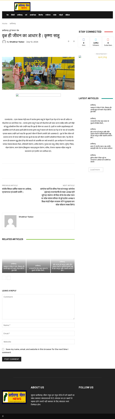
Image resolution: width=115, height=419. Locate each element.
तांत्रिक (67, 15)
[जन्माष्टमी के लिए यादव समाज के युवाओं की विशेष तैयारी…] (38, 258)
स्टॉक (54, 15)
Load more (95, 169)
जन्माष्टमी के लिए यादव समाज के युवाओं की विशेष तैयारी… (38, 269)
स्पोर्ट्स (61, 15)
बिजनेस (41, 15)
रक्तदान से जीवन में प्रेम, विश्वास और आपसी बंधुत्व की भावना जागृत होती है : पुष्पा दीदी (14, 268)
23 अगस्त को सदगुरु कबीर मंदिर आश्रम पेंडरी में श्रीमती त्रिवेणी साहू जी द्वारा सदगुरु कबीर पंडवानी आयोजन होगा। (62, 268)
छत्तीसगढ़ (19, 15)
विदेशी (13, 15)
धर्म (26, 15)
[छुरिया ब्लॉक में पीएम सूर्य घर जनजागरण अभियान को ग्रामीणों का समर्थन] (84, 158)
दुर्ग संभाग (12, 30)
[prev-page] (4, 278)
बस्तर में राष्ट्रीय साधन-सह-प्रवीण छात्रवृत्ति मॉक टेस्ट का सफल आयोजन (101, 147)
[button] (109, 15)
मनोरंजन (48, 15)
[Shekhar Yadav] (4, 42)
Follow (95, 39)
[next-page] (9, 278)
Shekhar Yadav (17, 42)
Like (84, 39)
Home (4, 23)
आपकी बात (33, 15)
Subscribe (108, 39)
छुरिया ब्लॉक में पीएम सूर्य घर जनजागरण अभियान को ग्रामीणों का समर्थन (100, 160)
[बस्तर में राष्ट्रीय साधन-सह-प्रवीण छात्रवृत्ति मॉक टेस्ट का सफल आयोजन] (84, 146)
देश (8, 15)
